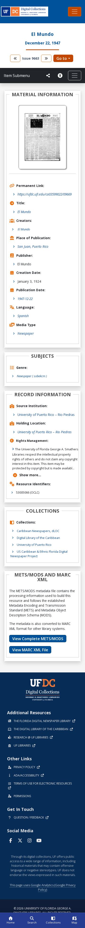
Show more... (30, 475)
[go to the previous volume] (15, 58)
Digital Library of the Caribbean (38, 538)
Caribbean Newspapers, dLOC (38, 531)
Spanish (23, 316)
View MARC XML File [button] (30, 649)
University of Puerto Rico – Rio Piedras (46, 414)
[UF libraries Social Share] (48, 75)
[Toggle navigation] (74, 11)
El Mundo (24, 211)
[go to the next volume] (46, 58)
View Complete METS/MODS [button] (37, 638)
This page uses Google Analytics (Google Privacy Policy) (43, 887)
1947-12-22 (25, 298)
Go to (61, 58)
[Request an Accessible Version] (61, 75)
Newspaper (25, 333)
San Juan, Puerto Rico (32, 246)
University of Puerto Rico (34, 545)
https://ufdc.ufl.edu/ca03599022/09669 (44, 194)
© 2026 (42, 910)
